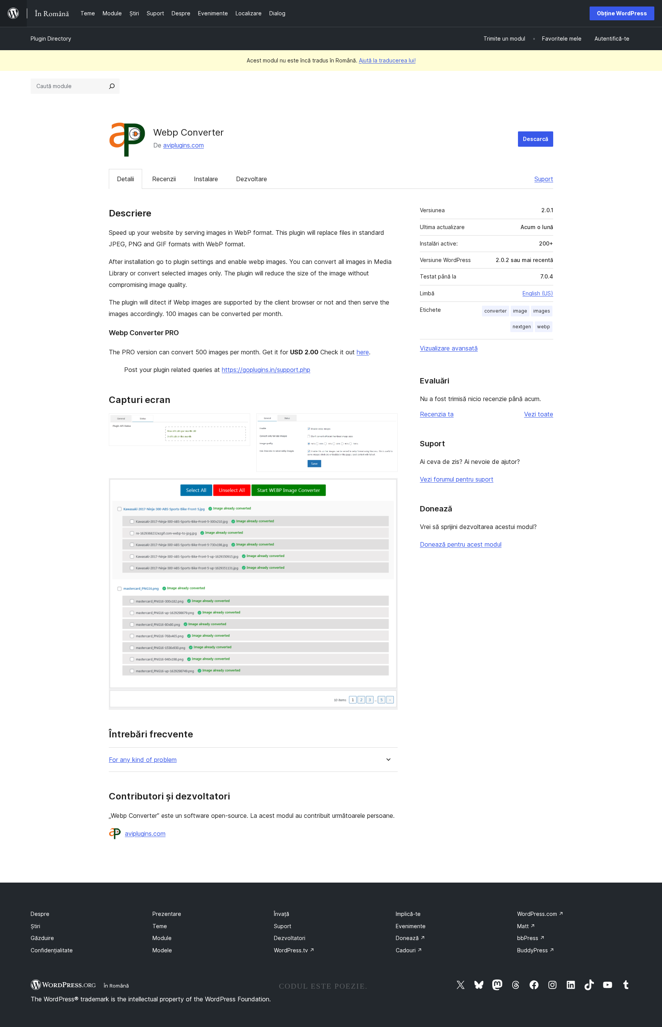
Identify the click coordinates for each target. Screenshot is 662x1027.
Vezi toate (538, 414)
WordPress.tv (294, 950)
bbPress (531, 938)
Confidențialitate (52, 950)
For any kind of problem (143, 759)
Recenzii (164, 179)
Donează (410, 938)
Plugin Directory (51, 38)
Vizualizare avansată (449, 348)
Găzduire (42, 938)
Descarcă (535, 139)
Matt (526, 926)
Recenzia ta (437, 414)
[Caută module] (112, 86)
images (541, 311)
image (520, 311)
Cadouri (409, 950)
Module (162, 938)
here (363, 352)
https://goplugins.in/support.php (266, 369)
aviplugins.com (183, 145)
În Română (116, 986)
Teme (159, 926)
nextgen (522, 326)
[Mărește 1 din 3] (240, 424)
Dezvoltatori (289, 938)
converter (495, 311)
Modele (162, 950)
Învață (281, 914)
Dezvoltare (251, 179)
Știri (35, 926)
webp (543, 326)
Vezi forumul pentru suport (456, 479)
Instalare (206, 179)
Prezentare (166, 914)
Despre (40, 914)
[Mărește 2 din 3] (387, 424)
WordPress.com (540, 914)
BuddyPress (535, 950)
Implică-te (408, 914)
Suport (543, 179)
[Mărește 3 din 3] (387, 488)
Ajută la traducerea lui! (387, 60)
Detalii (125, 179)
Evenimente (411, 926)
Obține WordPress (622, 13)
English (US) (538, 293)
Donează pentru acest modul (460, 544)
